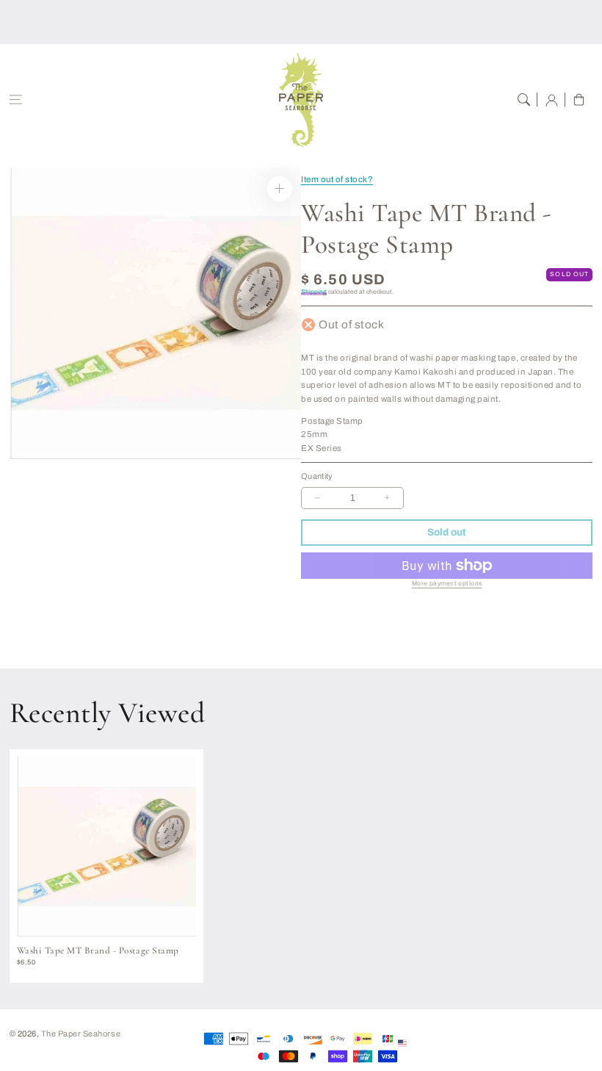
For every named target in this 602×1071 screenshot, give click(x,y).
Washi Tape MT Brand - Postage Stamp (98, 950)
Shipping (314, 292)
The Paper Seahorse (80, 1033)
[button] (15, 99)
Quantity (317, 476)
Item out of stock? (337, 179)
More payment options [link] (447, 583)
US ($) (422, 1042)
